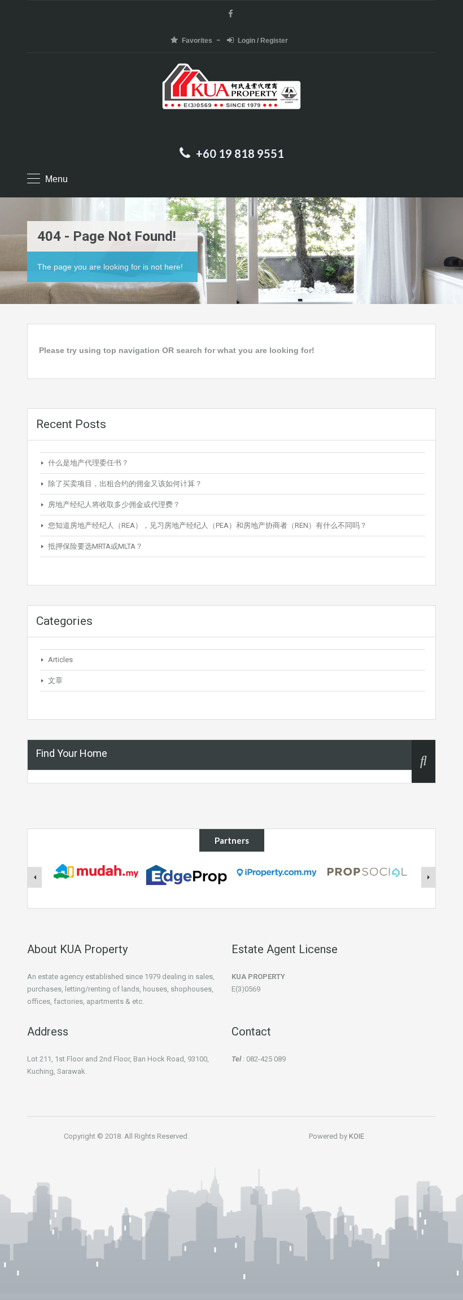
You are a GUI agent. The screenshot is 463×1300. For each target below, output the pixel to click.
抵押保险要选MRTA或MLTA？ (95, 546)
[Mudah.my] (96, 870)
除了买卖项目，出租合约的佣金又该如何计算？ (125, 483)
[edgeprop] (186, 874)
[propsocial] (367, 870)
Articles (60, 659)
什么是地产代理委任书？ (88, 463)
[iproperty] (276, 870)
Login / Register (263, 41)
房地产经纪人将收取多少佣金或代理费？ (114, 504)
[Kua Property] (231, 100)
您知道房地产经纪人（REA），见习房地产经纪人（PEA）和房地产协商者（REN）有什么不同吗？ (207, 525)
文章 (55, 680)
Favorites (197, 41)
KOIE (356, 1136)
